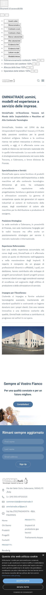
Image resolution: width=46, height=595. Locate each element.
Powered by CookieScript (23, 592)
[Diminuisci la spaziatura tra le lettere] (32, 71)
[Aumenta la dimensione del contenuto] (42, 60)
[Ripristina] (2, 15)
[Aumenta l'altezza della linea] (31, 67)
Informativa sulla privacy (11, 575)
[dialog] (23, 573)
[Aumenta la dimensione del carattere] (37, 64)
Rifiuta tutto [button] (23, 587)
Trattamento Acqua (34, 537)
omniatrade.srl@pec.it (16, 506)
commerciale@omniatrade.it (19, 501)
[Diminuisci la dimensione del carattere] (34, 64)
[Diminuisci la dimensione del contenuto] (38, 60)
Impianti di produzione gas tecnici (32, 529)
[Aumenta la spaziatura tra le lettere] (36, 71)
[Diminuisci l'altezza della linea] (28, 67)
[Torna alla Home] (8, 80)
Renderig (6, 550)
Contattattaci (23, 404)
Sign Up (23, 464)
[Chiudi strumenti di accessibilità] (7, 15)
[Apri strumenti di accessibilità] (4, 3)
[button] (38, 80)
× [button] (43, 555)
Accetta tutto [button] (22, 581)
